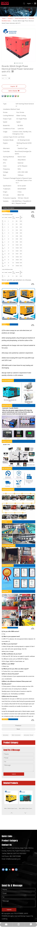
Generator (6, 735)
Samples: (6, 201)
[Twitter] (9, 869)
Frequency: (6, 169)
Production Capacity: (9, 198)
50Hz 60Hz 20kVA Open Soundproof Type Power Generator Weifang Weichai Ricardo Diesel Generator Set (11, 808)
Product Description (8, 208)
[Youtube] (13, 869)
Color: (5, 166)
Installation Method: (9, 109)
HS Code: (6, 195)
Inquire (12, 86)
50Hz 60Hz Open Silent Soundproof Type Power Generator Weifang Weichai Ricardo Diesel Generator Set (26, 808)
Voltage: (5, 172)
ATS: (4, 163)
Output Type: (7, 119)
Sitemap (22, 916)
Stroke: (5, 112)
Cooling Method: (8, 115)
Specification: (7, 186)
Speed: (5, 122)
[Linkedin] (6, 869)
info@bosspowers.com (13, 859)
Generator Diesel (28, 735)
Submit (14, 774)
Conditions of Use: (9, 129)
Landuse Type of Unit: (10, 137)
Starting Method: (8, 157)
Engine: (5, 143)
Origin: (5, 192)
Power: (5, 160)
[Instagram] (16, 869)
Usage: (5, 132)
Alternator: (6, 148)
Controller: (6, 151)
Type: (5, 104)
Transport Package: (9, 178)
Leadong (4, 919)
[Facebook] (3, 869)
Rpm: (4, 175)
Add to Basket (12, 91)
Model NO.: (6, 125)
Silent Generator (16, 735)
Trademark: (6, 189)
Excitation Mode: (8, 140)
